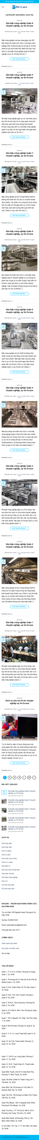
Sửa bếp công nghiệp (9, 877)
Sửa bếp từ (6, 866)
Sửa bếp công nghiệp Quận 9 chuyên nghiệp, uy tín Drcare (19, 76)
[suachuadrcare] (19, 7)
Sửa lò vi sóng (7, 862)
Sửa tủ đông (6, 851)
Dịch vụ (19, 20)
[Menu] (3, 7)
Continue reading (19, 59)
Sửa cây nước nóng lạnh (11, 870)
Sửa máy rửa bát (8, 874)
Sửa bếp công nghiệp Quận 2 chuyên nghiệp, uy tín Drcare (19, 545)
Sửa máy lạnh (7, 847)
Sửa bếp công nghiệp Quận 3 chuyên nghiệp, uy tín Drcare (19, 467)
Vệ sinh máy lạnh (8, 889)
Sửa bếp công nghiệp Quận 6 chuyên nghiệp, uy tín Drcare (19, 232)
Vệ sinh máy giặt (8, 885)
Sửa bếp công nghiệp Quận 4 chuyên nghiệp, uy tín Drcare (19, 389)
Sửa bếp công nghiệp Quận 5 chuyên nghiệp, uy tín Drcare (19, 310)
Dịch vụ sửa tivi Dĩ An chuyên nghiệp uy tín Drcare (19, 702)
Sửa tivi (5, 881)
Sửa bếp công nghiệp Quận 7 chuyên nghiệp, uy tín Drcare (19, 154)
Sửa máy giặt (7, 843)
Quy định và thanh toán (10, 948)
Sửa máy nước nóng (9, 858)
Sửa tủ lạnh (6, 855)
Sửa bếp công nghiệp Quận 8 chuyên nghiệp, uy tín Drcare (19, 24)
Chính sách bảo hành (9, 943)
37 (29, 777)
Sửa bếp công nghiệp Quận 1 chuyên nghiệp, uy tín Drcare (19, 623)
